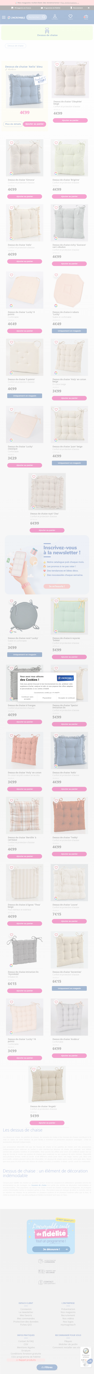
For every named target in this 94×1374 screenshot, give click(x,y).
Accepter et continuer (66, 698)
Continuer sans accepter (27, 698)
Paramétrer (47, 698)
